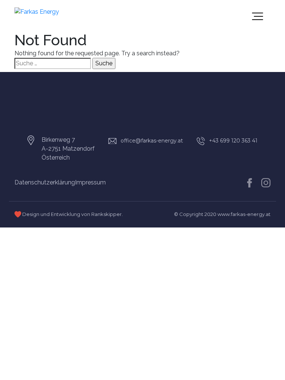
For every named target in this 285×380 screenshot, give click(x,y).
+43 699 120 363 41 (233, 140)
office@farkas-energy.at (152, 140)
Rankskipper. (107, 214)
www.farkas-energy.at (244, 214)
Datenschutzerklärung (44, 182)
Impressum (90, 182)
